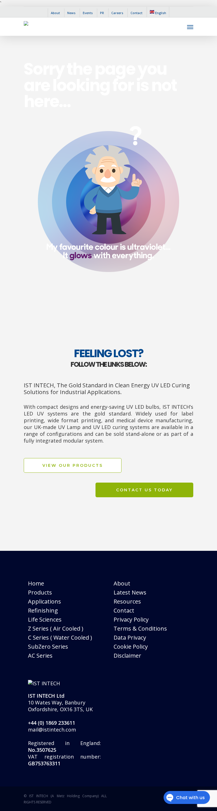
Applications (44, 601)
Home (36, 583)
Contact (124, 610)
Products (40, 592)
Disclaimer (127, 655)
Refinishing (43, 610)
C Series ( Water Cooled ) (60, 637)
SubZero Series (48, 646)
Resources (127, 601)
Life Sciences (45, 619)
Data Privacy (130, 637)
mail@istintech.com (52, 729)
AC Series (40, 655)
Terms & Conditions (140, 628)
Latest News (130, 592)
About (122, 583)
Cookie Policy (131, 646)
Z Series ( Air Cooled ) (55, 628)
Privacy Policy (131, 619)
